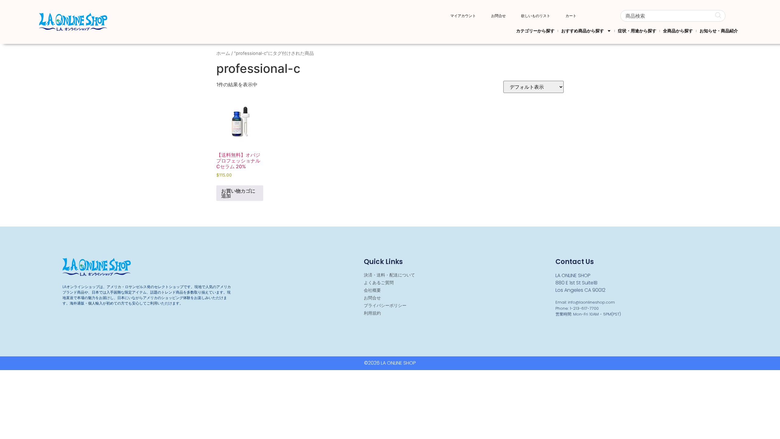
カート (571, 16)
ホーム (223, 53)
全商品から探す (678, 30)
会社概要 (372, 290)
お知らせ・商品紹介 (719, 30)
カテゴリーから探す (535, 30)
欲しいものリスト (535, 16)
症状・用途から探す (637, 30)
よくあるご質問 (379, 283)
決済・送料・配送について (389, 275)
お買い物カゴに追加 (238, 193)
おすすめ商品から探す (582, 30)
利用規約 (372, 313)
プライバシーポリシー (385, 305)
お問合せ (498, 16)
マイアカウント (463, 16)
